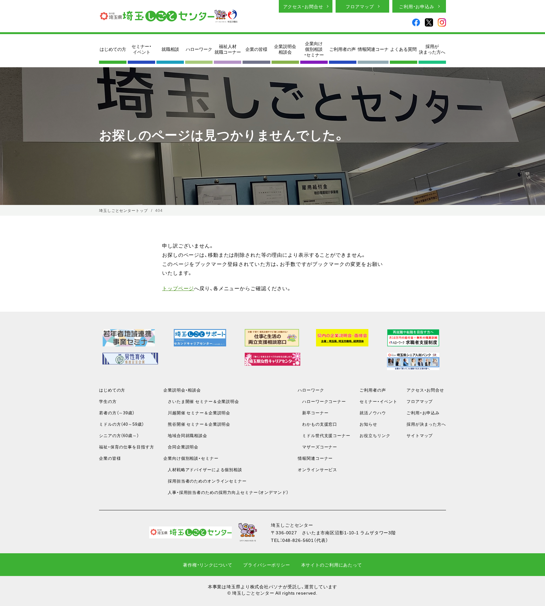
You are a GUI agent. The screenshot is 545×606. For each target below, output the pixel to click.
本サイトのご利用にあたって (331, 564)
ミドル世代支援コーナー (324, 435)
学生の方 (108, 401)
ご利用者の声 (342, 49)
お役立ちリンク (375, 435)
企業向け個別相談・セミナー (314, 49)
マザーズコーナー (317, 447)
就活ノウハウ (373, 413)
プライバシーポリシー (266, 564)
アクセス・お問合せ (303, 6)
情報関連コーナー (315, 458)
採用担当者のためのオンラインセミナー (205, 481)
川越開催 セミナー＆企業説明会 (196, 413)
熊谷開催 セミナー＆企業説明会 (196, 424)
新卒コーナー (313, 413)
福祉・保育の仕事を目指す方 (126, 447)
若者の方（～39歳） (117, 413)
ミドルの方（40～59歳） (121, 424)
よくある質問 (403, 49)
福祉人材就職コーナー (227, 49)
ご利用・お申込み (416, 6)
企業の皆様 (256, 49)
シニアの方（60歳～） (119, 435)
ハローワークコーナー (322, 401)
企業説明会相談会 (285, 49)
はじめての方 (113, 49)
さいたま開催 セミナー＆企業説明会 (201, 401)
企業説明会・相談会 (182, 390)
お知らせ (368, 424)
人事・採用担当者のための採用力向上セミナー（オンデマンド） (225, 492)
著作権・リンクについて (207, 564)
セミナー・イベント (141, 49)
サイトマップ (420, 435)
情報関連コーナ (373, 49)
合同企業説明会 (180, 447)
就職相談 (170, 49)
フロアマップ (360, 6)
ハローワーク (199, 49)
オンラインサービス (317, 469)
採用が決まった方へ (432, 49)
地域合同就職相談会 (185, 435)
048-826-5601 (298, 540)
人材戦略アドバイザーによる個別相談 (202, 469)
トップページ (178, 288)
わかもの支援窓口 (317, 424)
